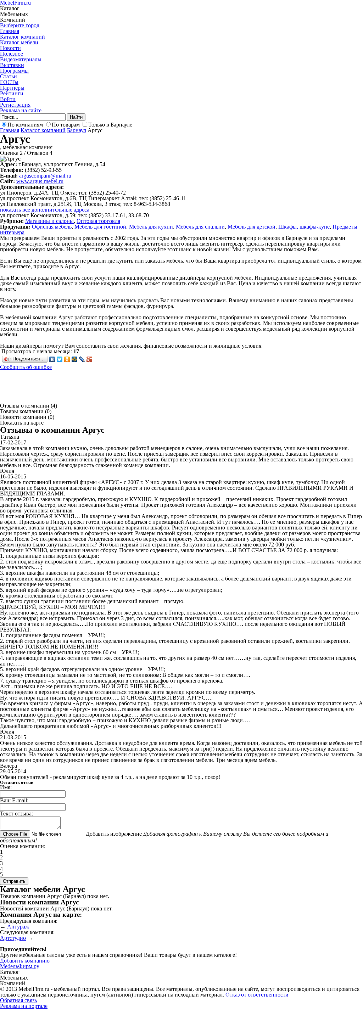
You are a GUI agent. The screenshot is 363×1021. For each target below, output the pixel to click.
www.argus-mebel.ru (39, 181)
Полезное (11, 54)
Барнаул (76, 130)
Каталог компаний (22, 37)
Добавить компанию (25, 961)
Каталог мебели (19, 42)
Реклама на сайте (20, 110)
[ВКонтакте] (52, 359)
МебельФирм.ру (19, 966)
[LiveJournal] (82, 359)
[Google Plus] (89, 359)
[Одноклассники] (67, 359)
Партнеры (12, 88)
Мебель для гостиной (100, 227)
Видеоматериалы (20, 59)
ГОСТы (9, 82)
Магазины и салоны (49, 221)
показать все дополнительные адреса (44, 210)
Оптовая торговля (98, 221)
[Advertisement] (129, 386)
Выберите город (19, 25)
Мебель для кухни (151, 227)
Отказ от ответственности (257, 995)
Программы (14, 71)
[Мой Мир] (74, 359)
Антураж (18, 927)
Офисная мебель (52, 227)
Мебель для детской (251, 227)
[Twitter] (59, 359)
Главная (9, 31)
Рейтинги (11, 93)
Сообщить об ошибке (26, 367)
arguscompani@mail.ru (45, 176)
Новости (10, 48)
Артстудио (13, 938)
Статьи (8, 76)
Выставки (12, 65)
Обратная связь (18, 1000)
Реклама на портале (24, 1006)
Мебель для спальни (200, 227)
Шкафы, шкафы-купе (304, 227)
